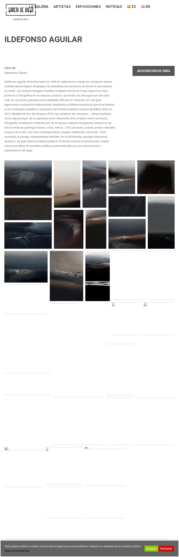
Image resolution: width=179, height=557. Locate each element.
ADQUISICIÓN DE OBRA (153, 71)
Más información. (17, 550)
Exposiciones (88, 7)
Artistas (62, 7)
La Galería (38, 7)
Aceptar (151, 548)
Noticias (114, 7)
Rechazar (166, 548)
